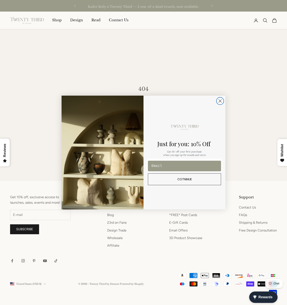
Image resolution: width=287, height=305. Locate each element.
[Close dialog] (220, 101)
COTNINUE (184, 179)
